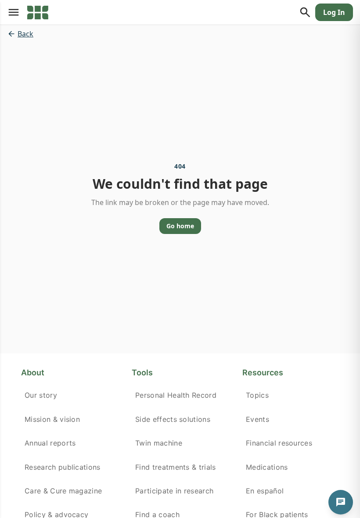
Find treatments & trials (175, 467)
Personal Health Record (175, 395)
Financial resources (279, 443)
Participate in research (174, 490)
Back (25, 34)
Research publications (63, 467)
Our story (41, 395)
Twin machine (158, 443)
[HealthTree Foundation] (37, 12)
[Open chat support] (340, 502)
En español (265, 490)
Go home (180, 226)
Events (257, 419)
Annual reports (50, 443)
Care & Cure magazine (63, 490)
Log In (334, 12)
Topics (257, 395)
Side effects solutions (172, 419)
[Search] (305, 12)
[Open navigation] (13, 12)
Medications (267, 467)
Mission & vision (52, 419)
